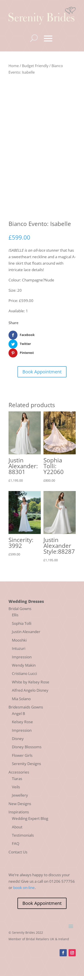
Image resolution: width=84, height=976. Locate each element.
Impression (22, 656)
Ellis (15, 614)
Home (14, 65)
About (17, 826)
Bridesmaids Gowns (26, 707)
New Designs (20, 803)
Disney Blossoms (26, 746)
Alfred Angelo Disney (30, 690)
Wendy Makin (24, 665)
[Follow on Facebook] (63, 952)
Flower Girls (22, 755)
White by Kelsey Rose (30, 682)
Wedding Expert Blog (30, 818)
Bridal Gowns (20, 608)
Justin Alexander (26, 631)
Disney (18, 738)
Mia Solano (21, 698)
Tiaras (17, 778)
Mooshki (19, 640)
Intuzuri (18, 648)
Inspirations (19, 811)
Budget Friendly (35, 65)
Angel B (18, 713)
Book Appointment (42, 372)
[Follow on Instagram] (72, 952)
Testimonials (23, 835)
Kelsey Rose (22, 721)
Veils (16, 786)
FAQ (15, 843)
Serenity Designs (26, 763)
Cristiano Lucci (24, 673)
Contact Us (18, 852)
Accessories (19, 772)
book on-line (24, 887)
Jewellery (20, 795)
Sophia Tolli (21, 623)
